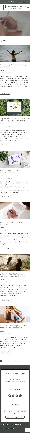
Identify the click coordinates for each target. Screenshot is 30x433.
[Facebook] (9, 395)
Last (16, 361)
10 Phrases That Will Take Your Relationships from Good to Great (13, 275)
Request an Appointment (15, 417)
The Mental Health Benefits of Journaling (11, 223)
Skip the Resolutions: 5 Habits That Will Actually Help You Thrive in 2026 (15, 120)
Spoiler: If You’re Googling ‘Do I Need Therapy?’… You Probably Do (14, 327)
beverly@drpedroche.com (17, 381)
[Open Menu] (28, 7)
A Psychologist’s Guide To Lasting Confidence (13, 66)
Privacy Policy (5, 424)
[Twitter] (17, 395)
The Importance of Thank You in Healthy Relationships (12, 171)
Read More (5, 93)
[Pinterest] (20, 395)
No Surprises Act (16, 424)
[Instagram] (13, 395)
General (2, 70)
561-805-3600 (17, 379)
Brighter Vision (12, 428)
